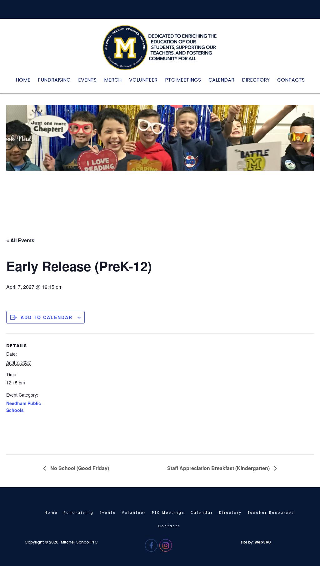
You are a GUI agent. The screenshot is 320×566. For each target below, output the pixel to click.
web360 (263, 542)
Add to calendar (46, 317)
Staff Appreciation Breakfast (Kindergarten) (219, 468)
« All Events (20, 240)
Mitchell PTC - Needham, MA (160, 50)
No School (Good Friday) (79, 468)
